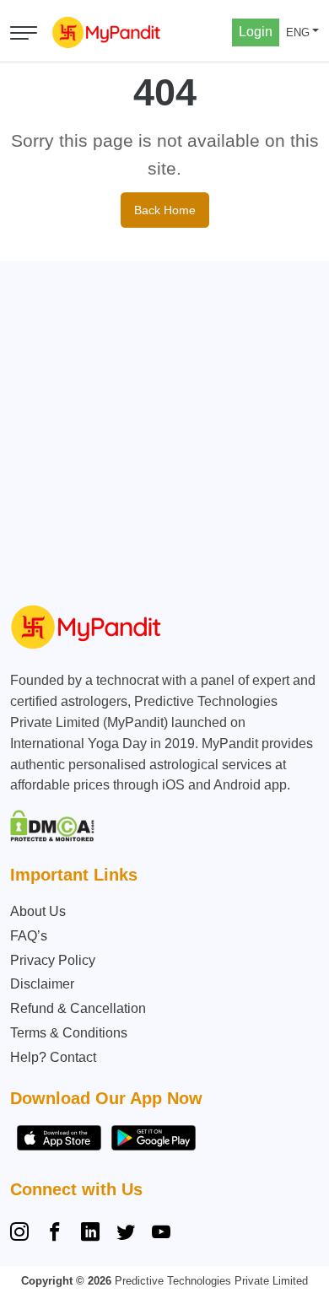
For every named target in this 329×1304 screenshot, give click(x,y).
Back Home (165, 210)
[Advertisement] (164, 425)
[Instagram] (22, 1234)
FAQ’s (28, 936)
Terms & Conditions (68, 1033)
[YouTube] (161, 1234)
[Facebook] (55, 1234)
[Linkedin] (90, 1234)
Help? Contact (53, 1057)
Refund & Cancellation (78, 1008)
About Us (38, 911)
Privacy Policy (52, 960)
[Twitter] (126, 1234)
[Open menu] (23, 33)
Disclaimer (42, 984)
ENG (298, 32)
